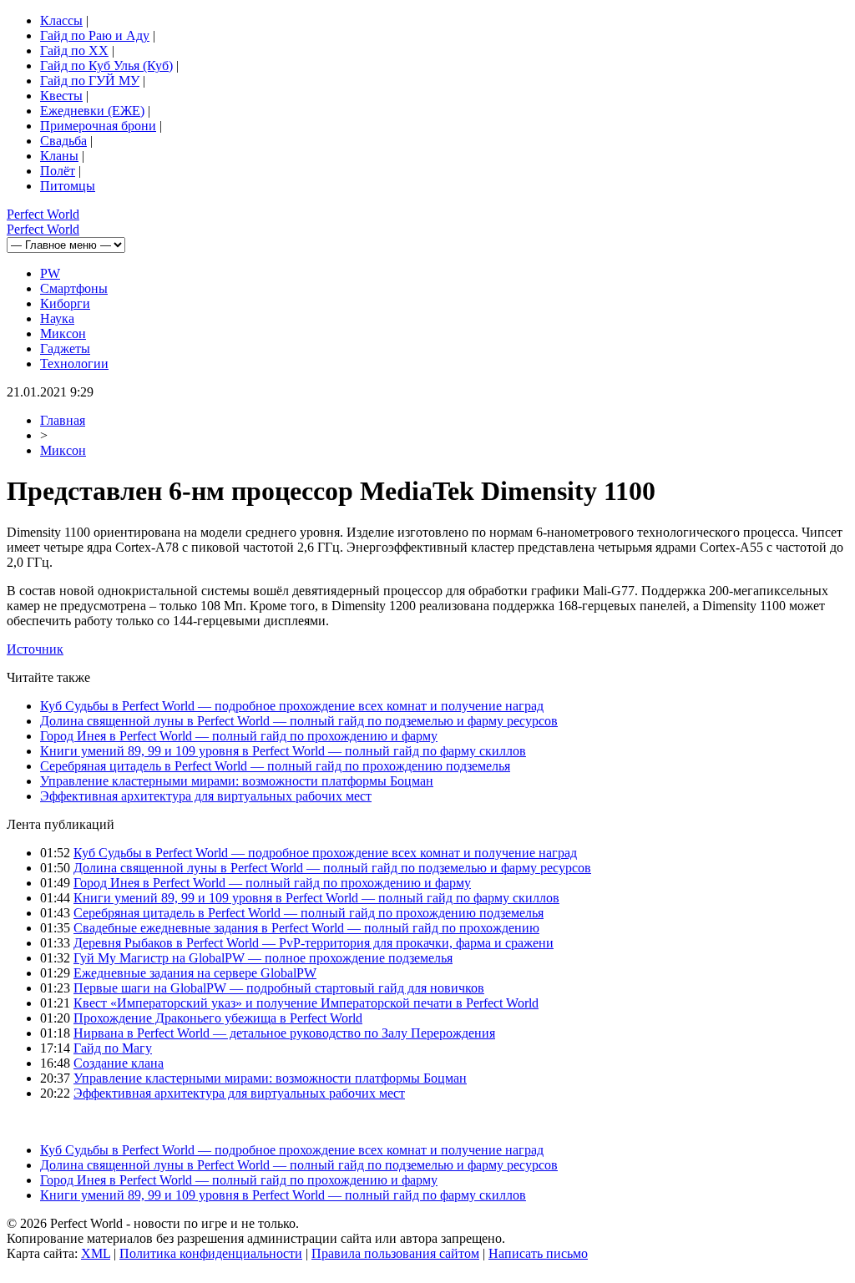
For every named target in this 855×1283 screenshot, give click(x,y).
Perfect (43, 214)
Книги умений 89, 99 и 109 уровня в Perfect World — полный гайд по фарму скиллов (283, 751)
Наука (57, 318)
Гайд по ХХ (74, 50)
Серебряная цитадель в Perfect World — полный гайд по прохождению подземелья (275, 766)
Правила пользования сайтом (395, 1253)
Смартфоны (74, 288)
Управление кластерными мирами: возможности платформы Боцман (236, 781)
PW (50, 273)
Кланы (59, 156)
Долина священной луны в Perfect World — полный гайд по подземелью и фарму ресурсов (299, 721)
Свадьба (63, 141)
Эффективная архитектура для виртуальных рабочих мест (206, 796)
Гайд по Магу (112, 1048)
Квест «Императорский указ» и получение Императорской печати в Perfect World (306, 1003)
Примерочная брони (98, 126)
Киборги (65, 303)
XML (95, 1253)
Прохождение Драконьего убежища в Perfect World (217, 1018)
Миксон (63, 333)
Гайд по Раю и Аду (94, 35)
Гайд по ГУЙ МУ (89, 80)
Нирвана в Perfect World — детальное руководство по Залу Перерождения (284, 1033)
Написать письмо (538, 1253)
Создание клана (118, 1063)
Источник (35, 649)
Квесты (61, 95)
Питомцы (67, 186)
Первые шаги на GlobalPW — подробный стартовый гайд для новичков (278, 988)
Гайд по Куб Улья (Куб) (106, 65)
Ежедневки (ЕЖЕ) (92, 111)
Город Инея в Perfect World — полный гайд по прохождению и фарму (239, 736)
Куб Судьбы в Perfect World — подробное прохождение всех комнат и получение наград (292, 706)
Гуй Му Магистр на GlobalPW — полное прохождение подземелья (263, 958)
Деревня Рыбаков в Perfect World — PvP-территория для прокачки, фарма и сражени (313, 943)
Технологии (74, 363)
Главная (62, 420)
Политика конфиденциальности (210, 1253)
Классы (61, 20)
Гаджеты (65, 348)
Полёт (57, 171)
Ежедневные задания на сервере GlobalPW (194, 973)
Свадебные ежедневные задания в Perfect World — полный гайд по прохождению (306, 928)
